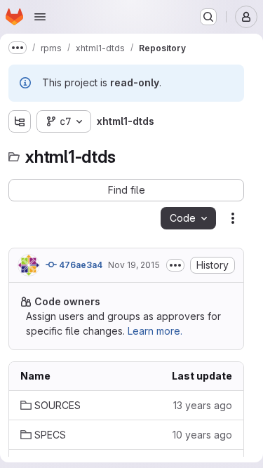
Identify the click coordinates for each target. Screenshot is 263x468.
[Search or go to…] (208, 16)
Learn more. (155, 331)
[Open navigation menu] (40, 17)
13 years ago (202, 405)
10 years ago (202, 435)
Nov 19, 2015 (134, 265)
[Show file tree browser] (19, 121)
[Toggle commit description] (175, 265)
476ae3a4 (79, 265)
